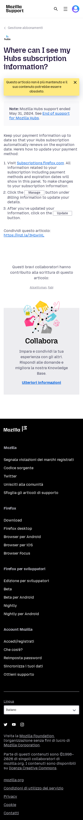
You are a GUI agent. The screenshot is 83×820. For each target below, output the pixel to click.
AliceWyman (38, 287)
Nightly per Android (21, 614)
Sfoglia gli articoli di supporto (31, 493)
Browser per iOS (18, 545)
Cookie (10, 805)
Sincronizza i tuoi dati (23, 666)
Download (13, 520)
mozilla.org (14, 780)
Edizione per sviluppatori (26, 581)
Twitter (10, 476)
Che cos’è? (13, 649)
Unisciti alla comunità (23, 484)
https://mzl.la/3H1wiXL (24, 235)
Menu (65, 9)
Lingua (9, 701)
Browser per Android (22, 537)
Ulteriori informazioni (41, 382)
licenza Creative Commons (32, 768)
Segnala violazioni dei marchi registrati (39, 459)
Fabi (50, 287)
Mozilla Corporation (22, 745)
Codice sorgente (18, 468)
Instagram (22, 724)
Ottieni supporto (19, 674)
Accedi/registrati (19, 641)
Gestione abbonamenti (25, 28)
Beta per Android (19, 597)
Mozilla (15, 429)
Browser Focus (17, 553)
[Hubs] (41, 38)
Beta (8, 589)
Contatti (11, 813)
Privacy (10, 796)
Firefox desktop (18, 528)
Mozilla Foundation (36, 736)
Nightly (10, 605)
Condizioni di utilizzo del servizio (33, 788)
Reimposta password (23, 658)
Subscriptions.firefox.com (40, 163)
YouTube (14, 724)
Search (55, 9)
